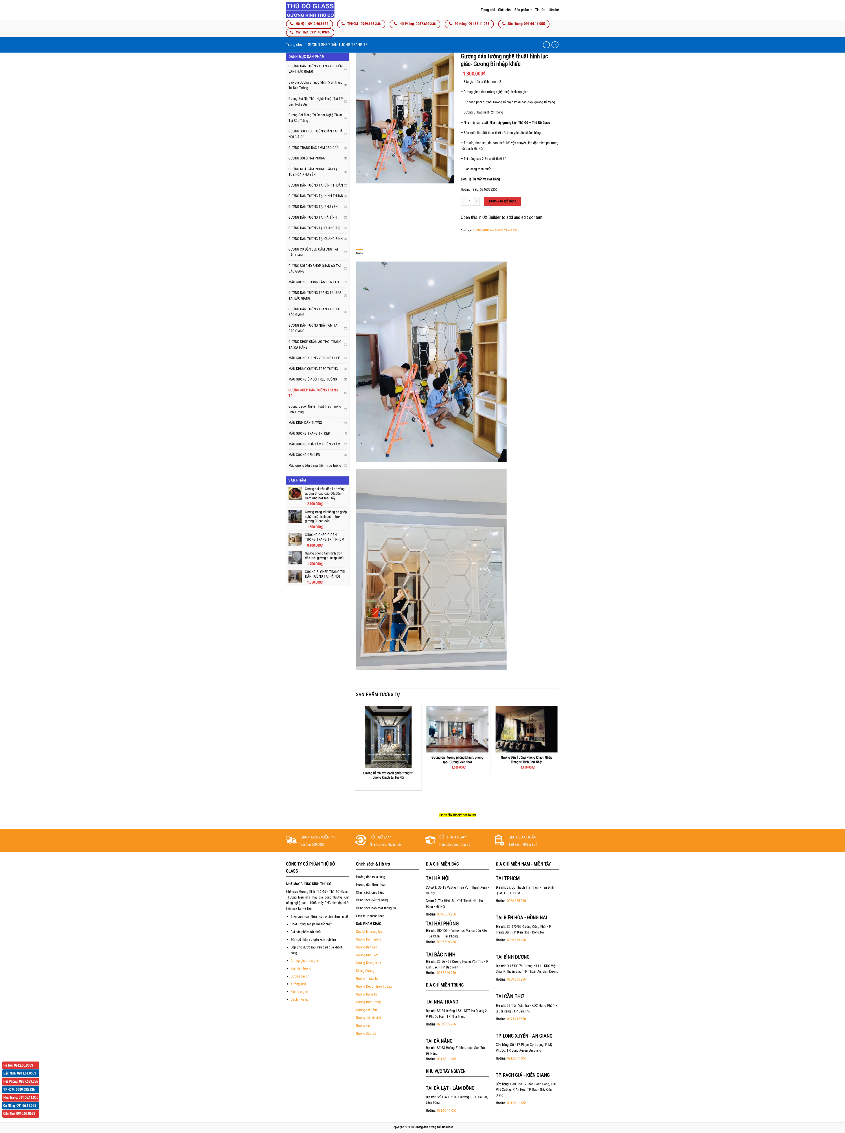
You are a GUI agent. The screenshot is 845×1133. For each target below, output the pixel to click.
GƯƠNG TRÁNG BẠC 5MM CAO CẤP (313, 148)
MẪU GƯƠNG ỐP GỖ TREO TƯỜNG (312, 379)
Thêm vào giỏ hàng (502, 201)
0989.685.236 (446, 1024)
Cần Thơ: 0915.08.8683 (19, 1113)
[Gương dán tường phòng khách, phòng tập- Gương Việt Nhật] (457, 729)
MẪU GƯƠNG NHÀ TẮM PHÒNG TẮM (314, 444)
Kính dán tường (301, 968)
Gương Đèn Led (366, 947)
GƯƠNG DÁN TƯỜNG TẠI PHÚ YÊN (313, 207)
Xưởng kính (298, 984)
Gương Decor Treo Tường (374, 986)
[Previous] (356, 757)
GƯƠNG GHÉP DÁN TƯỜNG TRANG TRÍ (338, 44)
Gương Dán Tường (368, 939)
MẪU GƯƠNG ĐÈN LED (304, 455)
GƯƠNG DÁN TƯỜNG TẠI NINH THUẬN (315, 196)
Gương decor (300, 976)
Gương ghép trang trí (305, 961)
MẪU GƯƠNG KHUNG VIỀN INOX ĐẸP (314, 358)
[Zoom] (361, 178)
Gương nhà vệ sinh (368, 1018)
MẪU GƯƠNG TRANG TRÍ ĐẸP (309, 433)
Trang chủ (488, 10)
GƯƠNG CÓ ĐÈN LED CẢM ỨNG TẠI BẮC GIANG (313, 252)
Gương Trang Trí (367, 978)
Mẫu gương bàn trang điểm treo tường (314, 465)
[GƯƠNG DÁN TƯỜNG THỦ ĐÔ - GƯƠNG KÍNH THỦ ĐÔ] (310, 10)
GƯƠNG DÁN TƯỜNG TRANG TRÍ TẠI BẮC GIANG (314, 312)
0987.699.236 (446, 942)
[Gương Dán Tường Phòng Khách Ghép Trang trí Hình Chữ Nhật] (527, 729)
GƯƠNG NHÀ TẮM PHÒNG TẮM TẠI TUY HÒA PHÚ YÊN (313, 172)
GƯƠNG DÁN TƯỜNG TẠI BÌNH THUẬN (315, 185)
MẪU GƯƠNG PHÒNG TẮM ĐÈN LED (313, 282)
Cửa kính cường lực (369, 932)
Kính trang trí (299, 992)
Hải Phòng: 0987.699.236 (20, 1081)
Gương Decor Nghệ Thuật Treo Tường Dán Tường (314, 409)
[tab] (359, 253)
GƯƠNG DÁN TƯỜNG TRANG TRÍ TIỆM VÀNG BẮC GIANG (315, 69)
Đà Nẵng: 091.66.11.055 (19, 1106)
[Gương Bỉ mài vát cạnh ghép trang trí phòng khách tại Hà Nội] (388, 737)
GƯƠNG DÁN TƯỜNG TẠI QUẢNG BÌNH (315, 239)
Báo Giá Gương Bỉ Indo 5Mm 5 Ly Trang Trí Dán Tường (315, 85)
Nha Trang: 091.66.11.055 (20, 1097)
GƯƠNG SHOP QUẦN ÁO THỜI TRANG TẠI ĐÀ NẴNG (314, 345)
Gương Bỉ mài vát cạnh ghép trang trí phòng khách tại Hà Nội (388, 775)
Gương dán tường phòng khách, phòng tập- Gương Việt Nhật (457, 759)
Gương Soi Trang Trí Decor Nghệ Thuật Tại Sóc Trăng (315, 118)
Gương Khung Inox (368, 963)
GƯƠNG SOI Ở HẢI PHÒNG (306, 158)
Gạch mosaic (300, 999)
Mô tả (359, 253)
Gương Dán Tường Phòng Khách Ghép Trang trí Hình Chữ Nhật (526, 759)
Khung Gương (365, 971)
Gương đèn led (366, 1033)
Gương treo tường (368, 1002)
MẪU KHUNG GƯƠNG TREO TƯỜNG (313, 369)
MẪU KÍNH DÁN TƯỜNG (305, 423)
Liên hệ (554, 10)
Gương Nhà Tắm (367, 955)
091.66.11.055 (447, 1059)
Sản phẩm (521, 10)
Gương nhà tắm (366, 1010)
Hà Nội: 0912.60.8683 (18, 1065)
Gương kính (363, 1025)
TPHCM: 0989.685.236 (19, 1089)
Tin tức (540, 10)
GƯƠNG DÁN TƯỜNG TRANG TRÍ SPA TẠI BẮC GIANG (314, 295)
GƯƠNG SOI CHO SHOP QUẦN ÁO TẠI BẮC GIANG (314, 269)
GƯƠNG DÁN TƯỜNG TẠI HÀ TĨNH (312, 217)
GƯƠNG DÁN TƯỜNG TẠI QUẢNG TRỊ (314, 228)
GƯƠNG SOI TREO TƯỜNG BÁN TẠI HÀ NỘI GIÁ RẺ (315, 134)
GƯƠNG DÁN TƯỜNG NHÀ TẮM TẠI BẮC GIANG (313, 328)
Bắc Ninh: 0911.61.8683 (19, 1073)
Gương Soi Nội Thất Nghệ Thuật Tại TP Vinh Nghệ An (315, 101)
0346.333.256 (446, 914)
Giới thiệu (504, 10)
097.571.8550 (516, 1019)
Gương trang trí (366, 994)
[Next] (558, 757)
